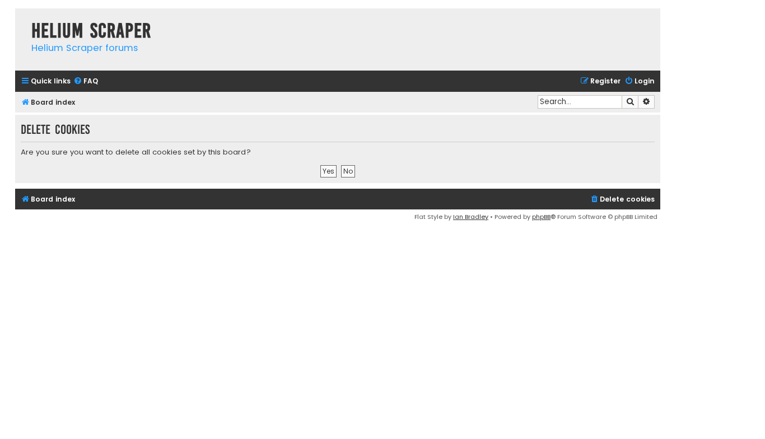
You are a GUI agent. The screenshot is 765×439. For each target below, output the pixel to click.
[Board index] (20, 19)
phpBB (541, 216)
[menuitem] (85, 81)
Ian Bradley (470, 216)
